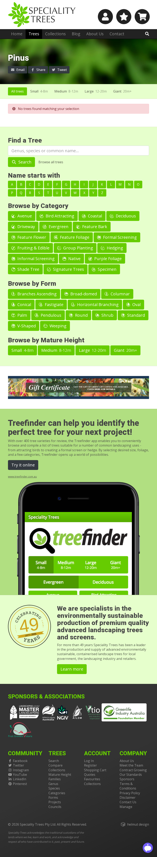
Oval (136, 304)
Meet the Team (131, 765)
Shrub (106, 315)
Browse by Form (32, 283)
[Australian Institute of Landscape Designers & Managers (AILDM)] (77, 712)
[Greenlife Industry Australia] (124, 712)
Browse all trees (50, 162)
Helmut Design (138, 824)
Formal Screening (119, 237)
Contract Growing (133, 770)
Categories (56, 793)
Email (20, 69)
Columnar (120, 294)
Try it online (23, 465)
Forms (53, 797)
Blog (76, 34)
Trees (34, 34)
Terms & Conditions (128, 786)
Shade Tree (27, 269)
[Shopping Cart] (141, 16)
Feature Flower (31, 237)
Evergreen (58, 226)
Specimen (107, 269)
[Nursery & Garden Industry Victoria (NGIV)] (63, 712)
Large (96, 91)
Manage (126, 806)
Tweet (61, 69)
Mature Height (59, 774)
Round (81, 315)
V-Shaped (26, 326)
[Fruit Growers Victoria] (20, 729)
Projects (54, 802)
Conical (23, 304)
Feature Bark (94, 226)
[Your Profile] (105, 16)
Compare (55, 765)
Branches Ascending (36, 294)
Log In (89, 761)
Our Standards (131, 774)
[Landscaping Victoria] (24, 712)
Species (54, 788)
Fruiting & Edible (32, 248)
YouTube (20, 774)
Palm (21, 315)
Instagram (21, 770)
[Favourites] (123, 16)
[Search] (147, 34)
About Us (94, 34)
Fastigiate (53, 304)
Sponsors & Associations (46, 696)
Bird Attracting (59, 216)
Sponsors (127, 779)
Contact (117, 34)
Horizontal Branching (97, 304)
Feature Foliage (74, 237)
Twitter (18, 765)
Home (16, 34)
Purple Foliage (107, 258)
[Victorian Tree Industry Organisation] (93, 712)
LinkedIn (19, 779)
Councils (54, 806)
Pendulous (50, 315)
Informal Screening (35, 258)
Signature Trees (68, 269)
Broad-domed (83, 294)
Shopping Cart (95, 770)
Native (74, 258)
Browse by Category (38, 206)
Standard (135, 315)
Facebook (20, 761)
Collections (55, 34)
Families (54, 779)
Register (90, 765)
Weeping (57, 326)
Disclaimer (128, 797)
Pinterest (20, 784)
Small (39, 91)
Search (24, 162)
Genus (53, 784)
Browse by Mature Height (46, 340)
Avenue (24, 216)
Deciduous (125, 216)
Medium (66, 91)
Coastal (94, 216)
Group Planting (77, 248)
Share (40, 69)
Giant (122, 91)
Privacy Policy (130, 793)
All (17, 91)
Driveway (25, 226)
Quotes (89, 774)
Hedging (114, 248)
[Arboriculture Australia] (48, 712)
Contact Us (128, 802)
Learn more (72, 669)
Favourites (92, 779)
